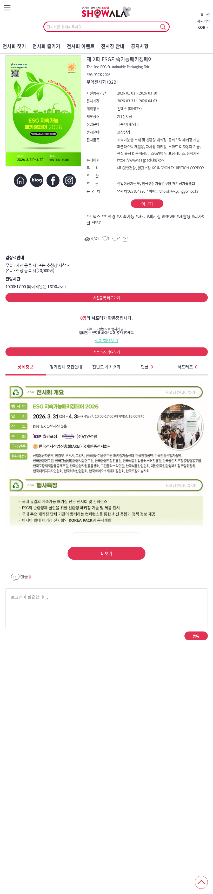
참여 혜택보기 (106, 340)
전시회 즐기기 (46, 46)
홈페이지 (20, 180)
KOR (201, 27)
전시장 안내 (112, 46)
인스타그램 (69, 180)
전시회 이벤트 (81, 46)
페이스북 (53, 180)
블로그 (36, 180)
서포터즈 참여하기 (106, 351)
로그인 (205, 14)
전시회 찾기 (14, 46)
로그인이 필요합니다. (29, 597)
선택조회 (163, 27)
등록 (196, 635)
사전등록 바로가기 (106, 297)
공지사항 (140, 46)
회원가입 (203, 21)
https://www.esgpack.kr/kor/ (140, 160)
